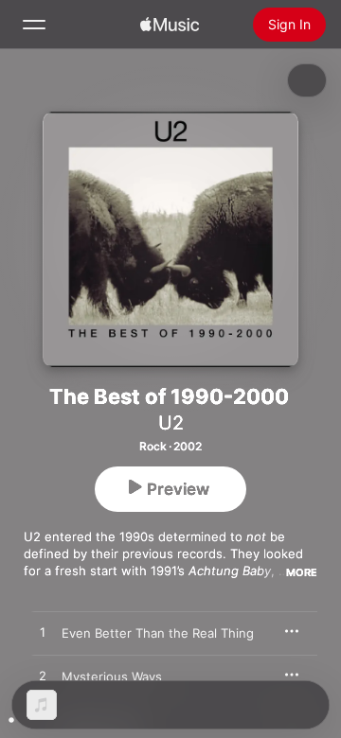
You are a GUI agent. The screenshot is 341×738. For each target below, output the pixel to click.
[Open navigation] (34, 24)
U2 (171, 423)
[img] (169, 24)
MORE (301, 572)
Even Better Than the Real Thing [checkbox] (158, 633)
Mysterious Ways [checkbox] (112, 676)
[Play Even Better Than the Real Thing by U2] (43, 632)
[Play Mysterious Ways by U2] (43, 676)
